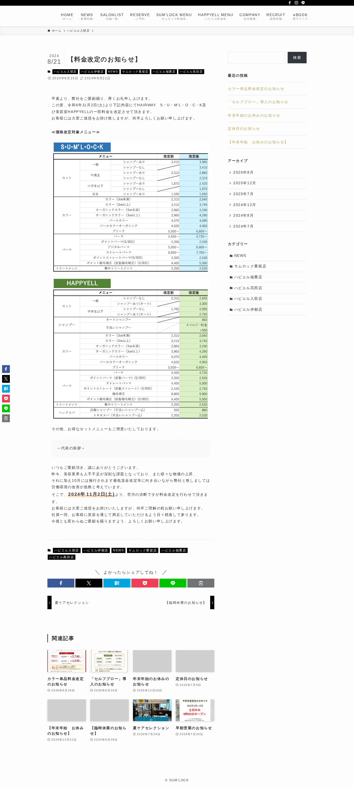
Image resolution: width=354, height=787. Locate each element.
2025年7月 (243, 194)
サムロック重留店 (135, 71)
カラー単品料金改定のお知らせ (256, 89)
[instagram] (296, 3)
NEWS (113, 71)
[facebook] (289, 3)
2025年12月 (244, 183)
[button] (60, 583)
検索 (297, 57)
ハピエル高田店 (191, 71)
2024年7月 (243, 226)
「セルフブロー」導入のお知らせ (258, 102)
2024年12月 (244, 205)
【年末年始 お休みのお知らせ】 (258, 142)
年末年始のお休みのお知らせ (254, 115)
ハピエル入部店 (65, 71)
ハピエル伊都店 (92, 71)
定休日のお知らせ (244, 128)
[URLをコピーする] (200, 583)
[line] (303, 3)
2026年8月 (243, 172)
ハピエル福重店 (164, 71)
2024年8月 (243, 215)
